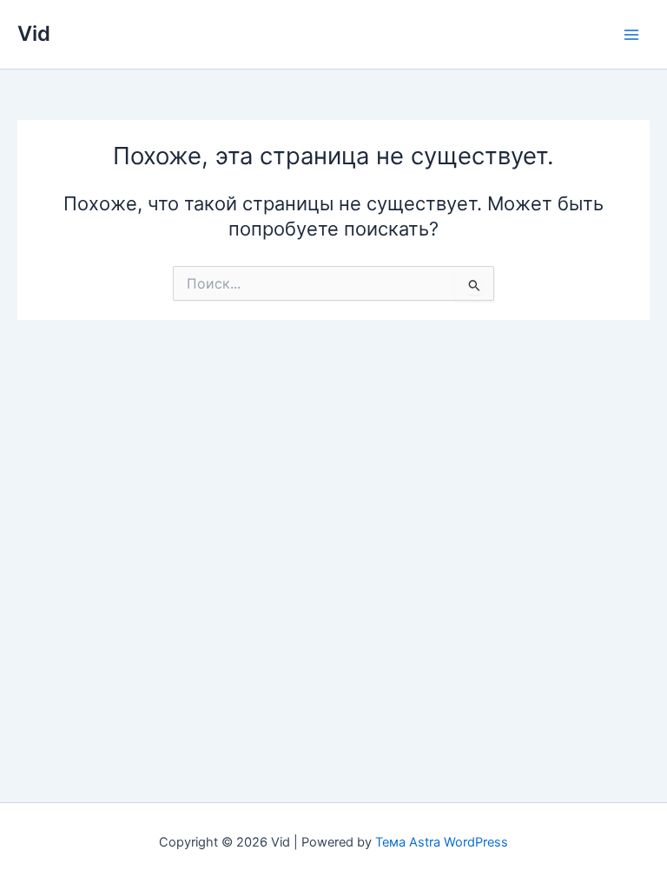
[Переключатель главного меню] (631, 35)
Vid (33, 33)
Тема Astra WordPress (441, 842)
